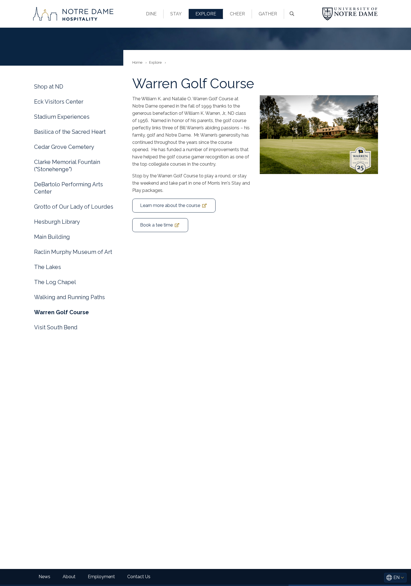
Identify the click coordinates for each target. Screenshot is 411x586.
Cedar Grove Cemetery (64, 147)
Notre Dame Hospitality (73, 14)
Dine (151, 13)
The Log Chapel (55, 282)
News (44, 576)
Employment (101, 576)
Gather (268, 13)
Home (137, 62)
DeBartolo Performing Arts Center (68, 188)
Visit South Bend (55, 327)
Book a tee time (156, 225)
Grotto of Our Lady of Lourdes (73, 206)
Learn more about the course (170, 205)
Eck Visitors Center (58, 101)
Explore (205, 13)
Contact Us (138, 576)
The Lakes (47, 267)
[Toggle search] (292, 14)
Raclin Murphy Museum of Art (73, 252)
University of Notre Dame (350, 13)
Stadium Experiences (61, 116)
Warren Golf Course (61, 312)
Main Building (52, 237)
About (69, 576)
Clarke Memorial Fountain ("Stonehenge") (67, 166)
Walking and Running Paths (69, 297)
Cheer (237, 13)
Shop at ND (48, 86)
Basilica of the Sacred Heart (70, 131)
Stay (176, 13)
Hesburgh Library (57, 221)
